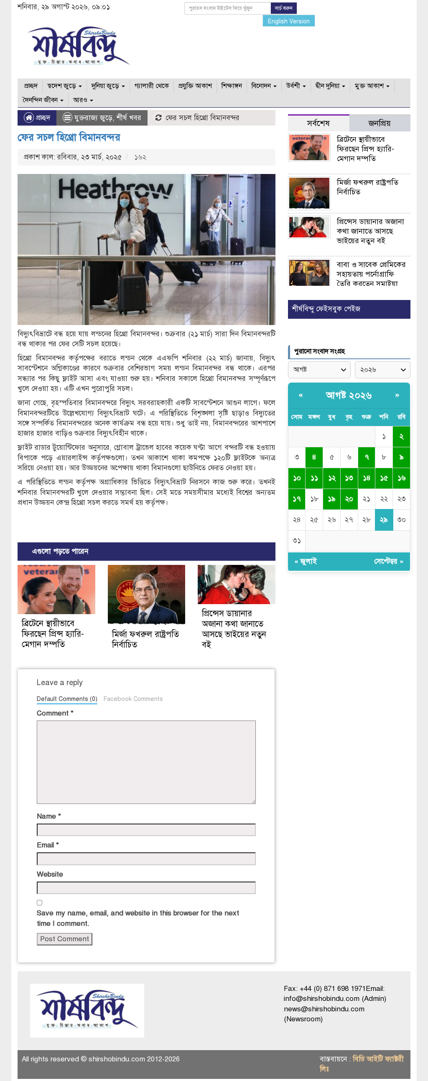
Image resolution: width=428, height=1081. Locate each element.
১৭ (297, 498)
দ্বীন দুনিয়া (328, 86)
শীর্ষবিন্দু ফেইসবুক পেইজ (326, 309)
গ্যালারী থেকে (152, 86)
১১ (314, 478)
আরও (81, 100)
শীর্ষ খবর (129, 117)
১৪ (367, 478)
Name (49, 816)
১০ (297, 478)
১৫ (384, 478)
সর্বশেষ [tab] (318, 123)
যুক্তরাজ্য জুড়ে (93, 117)
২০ (349, 498)
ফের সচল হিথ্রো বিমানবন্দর (69, 137)
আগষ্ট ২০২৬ (349, 395)
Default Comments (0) (67, 699)
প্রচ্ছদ (30, 86)
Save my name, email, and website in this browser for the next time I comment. (138, 918)
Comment (55, 713)
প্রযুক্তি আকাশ (195, 86)
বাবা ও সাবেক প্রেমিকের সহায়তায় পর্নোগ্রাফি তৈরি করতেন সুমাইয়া (371, 274)
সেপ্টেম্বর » (389, 561)
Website (50, 874)
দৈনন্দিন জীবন (41, 100)
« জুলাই (305, 561)
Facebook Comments (133, 699)
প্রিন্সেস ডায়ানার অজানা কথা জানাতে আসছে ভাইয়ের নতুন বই (234, 629)
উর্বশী (294, 86)
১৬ (401, 478)
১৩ (349, 478)
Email (48, 845)
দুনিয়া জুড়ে (106, 86)
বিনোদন (262, 86)
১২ (332, 478)
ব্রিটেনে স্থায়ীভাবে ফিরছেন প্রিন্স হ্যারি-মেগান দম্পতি (53, 634)
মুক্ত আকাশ (370, 86)
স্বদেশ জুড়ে (62, 86)
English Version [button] (289, 21)
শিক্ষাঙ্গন (232, 86)
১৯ (332, 498)
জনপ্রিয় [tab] (380, 123)
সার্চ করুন (284, 8)
